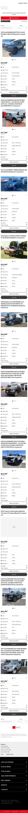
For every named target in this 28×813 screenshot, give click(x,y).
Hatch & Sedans (7, 762)
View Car (14, 95)
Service (4, 785)
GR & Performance (8, 776)
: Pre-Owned (4, 21)
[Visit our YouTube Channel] (4, 796)
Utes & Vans (5, 771)
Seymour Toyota (23, 3)
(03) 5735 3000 (7, 749)
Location (6, 7)
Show (21, 25)
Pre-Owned (5, 780)
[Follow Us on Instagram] (6, 796)
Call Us (2, 7)
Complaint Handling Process (6, 803)
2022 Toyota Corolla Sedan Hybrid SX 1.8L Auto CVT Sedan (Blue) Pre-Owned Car (13, 513)
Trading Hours (10, 754)
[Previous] (2, 59)
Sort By (2, 25)
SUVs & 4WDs (6, 767)
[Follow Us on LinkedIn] (9, 796)
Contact (4, 789)
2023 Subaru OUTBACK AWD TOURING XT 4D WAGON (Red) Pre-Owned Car (13, 237)
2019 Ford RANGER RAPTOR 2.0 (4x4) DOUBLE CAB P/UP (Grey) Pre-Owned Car (13, 34)
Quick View (3, 87)
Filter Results (15, 18)
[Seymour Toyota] (3, 3)
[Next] (26, 59)
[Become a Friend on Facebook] (2, 796)
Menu (26, 7)
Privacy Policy (17, 801)
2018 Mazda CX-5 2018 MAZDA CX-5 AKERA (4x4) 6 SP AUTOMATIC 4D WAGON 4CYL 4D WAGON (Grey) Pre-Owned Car (13, 304)
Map (2, 754)
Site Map (12, 801)
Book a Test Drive (14, 92)
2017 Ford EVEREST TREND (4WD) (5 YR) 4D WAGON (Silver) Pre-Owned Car (14, 171)
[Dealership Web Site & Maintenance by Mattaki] (3, 806)
